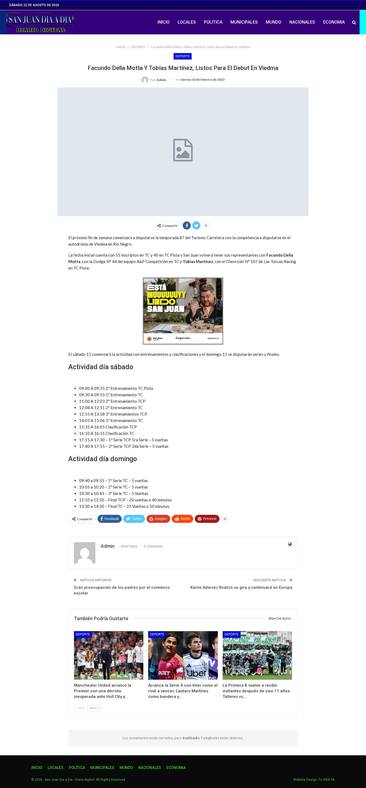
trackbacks (191, 738)
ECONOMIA (334, 22)
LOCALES (187, 22)
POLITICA (213, 22)
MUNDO (273, 22)
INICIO (164, 22)
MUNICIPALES (244, 22)
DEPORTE (182, 56)
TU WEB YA (326, 780)
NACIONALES (302, 22)
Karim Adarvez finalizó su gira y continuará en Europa (241, 587)
